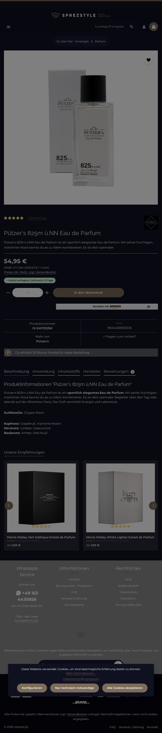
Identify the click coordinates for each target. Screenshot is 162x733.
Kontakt (74, 579)
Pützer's (42, 341)
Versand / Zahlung (131, 727)
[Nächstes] (153, 505)
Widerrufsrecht (128, 586)
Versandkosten (77, 714)
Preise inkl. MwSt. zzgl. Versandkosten (30, 272)
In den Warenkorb (88, 292)
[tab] (16, 371)
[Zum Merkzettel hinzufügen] (148, 60)
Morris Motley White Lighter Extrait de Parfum (120, 537)
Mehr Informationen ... (81, 673)
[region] (81, 129)
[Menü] (8, 26)
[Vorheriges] (9, 505)
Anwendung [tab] (43, 371)
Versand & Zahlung (74, 598)
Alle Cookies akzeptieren (125, 688)
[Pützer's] (151, 223)
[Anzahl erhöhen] (47, 292)
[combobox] (109, 26)
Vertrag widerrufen (128, 605)
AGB (128, 579)
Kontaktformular (26, 620)
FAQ (74, 592)
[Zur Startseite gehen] (81, 15)
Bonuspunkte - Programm (74, 586)
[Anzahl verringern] (8, 292)
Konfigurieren (32, 688)
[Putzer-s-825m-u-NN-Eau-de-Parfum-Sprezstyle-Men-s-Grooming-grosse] (81, 127)
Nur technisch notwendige (74, 688)
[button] (107, 308)
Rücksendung (74, 605)
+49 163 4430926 (28, 596)
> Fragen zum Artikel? (119, 336)
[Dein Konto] (143, 26)
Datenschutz (128, 592)
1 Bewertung (37, 218)
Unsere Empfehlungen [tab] (24, 452)
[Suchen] (131, 26)
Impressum (128, 598)
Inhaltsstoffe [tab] (69, 371)
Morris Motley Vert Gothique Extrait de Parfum (41, 537)
